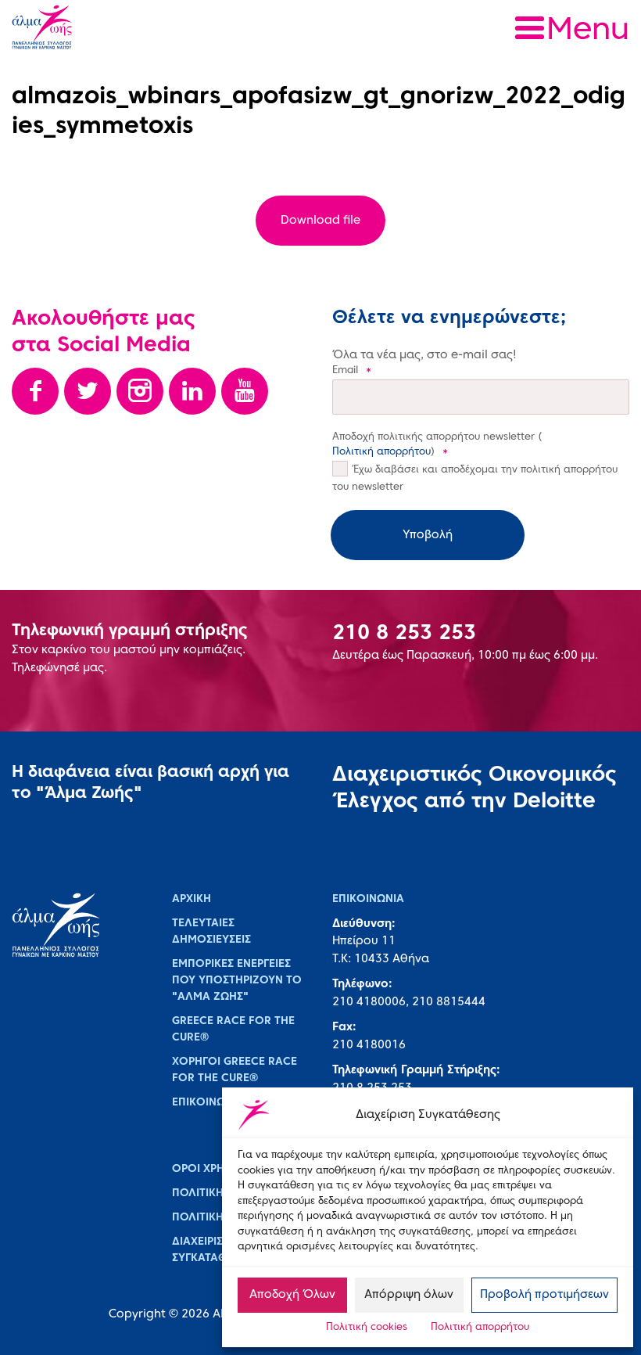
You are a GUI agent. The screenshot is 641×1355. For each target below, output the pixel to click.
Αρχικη (191, 899)
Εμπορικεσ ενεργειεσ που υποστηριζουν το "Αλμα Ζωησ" (237, 980)
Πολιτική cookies (366, 1327)
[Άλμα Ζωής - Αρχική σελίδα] (107, 29)
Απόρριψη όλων (408, 1294)
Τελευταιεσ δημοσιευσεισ (211, 931)
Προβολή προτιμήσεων (544, 1294)
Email (351, 371)
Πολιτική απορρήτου (480, 1327)
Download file (320, 220)
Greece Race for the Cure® (233, 1029)
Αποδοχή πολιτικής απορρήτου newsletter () (437, 445)
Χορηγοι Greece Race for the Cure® (234, 1070)
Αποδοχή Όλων (292, 1294)
